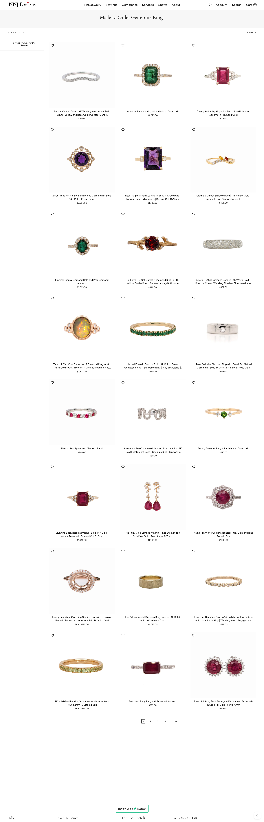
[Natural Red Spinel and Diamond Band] (82, 412)
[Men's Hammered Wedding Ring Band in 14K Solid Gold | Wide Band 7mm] (152, 581)
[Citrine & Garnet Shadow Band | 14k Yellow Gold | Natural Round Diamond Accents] (223, 159)
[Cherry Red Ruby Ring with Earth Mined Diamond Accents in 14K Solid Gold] (223, 75)
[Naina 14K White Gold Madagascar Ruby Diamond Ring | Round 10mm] (223, 497)
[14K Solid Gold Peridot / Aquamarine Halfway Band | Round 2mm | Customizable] (82, 665)
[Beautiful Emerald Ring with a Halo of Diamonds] (152, 75)
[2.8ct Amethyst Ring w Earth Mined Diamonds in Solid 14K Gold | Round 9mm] (82, 159)
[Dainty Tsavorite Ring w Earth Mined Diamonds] (223, 412)
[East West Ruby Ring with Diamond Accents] (152, 665)
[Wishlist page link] (210, 4)
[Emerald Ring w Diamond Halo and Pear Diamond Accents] (82, 244)
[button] (92, 5)
